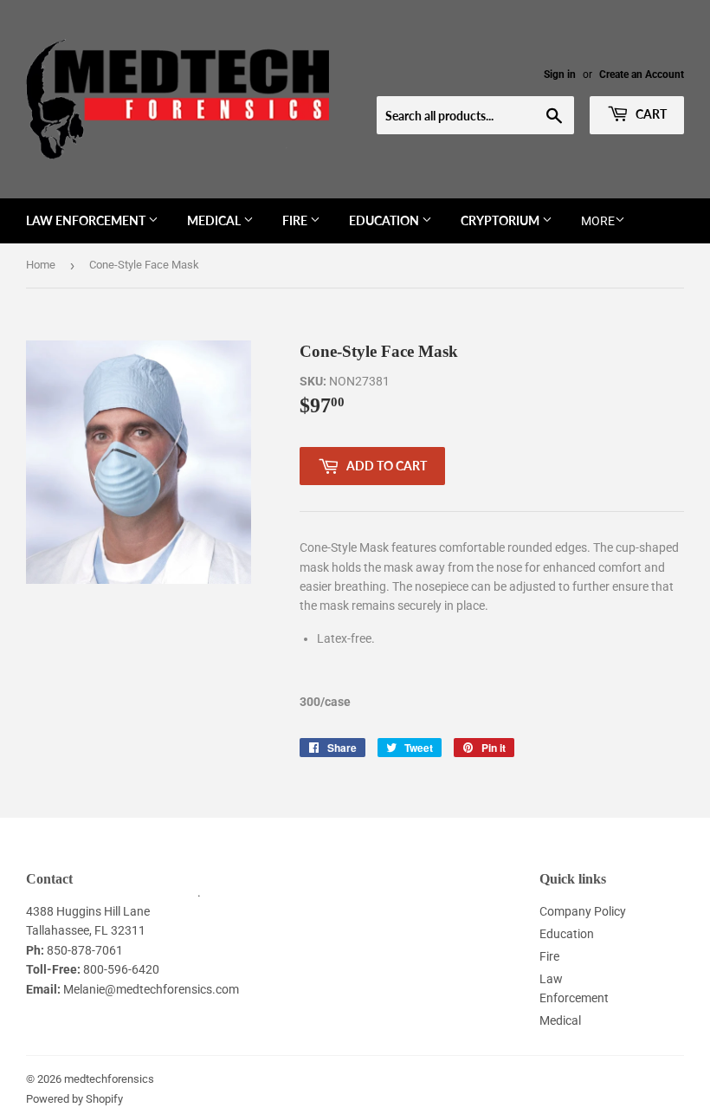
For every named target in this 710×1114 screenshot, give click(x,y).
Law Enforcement (87, 220)
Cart (650, 114)
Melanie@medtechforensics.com (151, 989)
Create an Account (641, 74)
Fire (296, 220)
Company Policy (582, 911)
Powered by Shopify (74, 1098)
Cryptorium (501, 220)
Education (385, 220)
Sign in (560, 74)
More (598, 221)
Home (40, 264)
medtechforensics (109, 1078)
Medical (215, 220)
